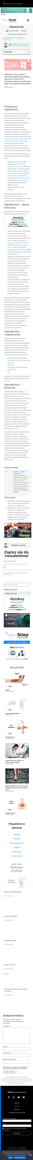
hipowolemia (20, 249)
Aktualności (17, 667)
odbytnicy (7, 343)
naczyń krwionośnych (15, 242)
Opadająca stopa (10, 940)
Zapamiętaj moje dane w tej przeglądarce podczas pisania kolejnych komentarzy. (15, 1068)
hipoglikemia (26, 166)
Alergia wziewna (10, 813)
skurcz (25, 240)
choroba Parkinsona (23, 178)
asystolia (10, 284)
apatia (10, 247)
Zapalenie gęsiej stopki (12, 713)
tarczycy (18, 166)
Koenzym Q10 (17, 856)
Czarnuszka (16, 852)
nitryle (26, 139)
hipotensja (16, 268)
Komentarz (6, 1026)
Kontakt (17, 1103)
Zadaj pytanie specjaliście (17, 1112)
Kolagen (17, 847)
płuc (9, 289)
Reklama (17, 1109)
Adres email (7, 1053)
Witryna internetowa (9, 1059)
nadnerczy (21, 164)
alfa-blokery (19, 146)
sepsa (23, 187)
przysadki (11, 166)
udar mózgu (12, 173)
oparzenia (24, 180)
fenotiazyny (14, 141)
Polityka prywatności (19, 1157)
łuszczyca (15, 185)
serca (9, 240)
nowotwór (20, 173)
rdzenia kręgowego (14, 171)
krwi (17, 367)
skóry (18, 180)
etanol (12, 136)
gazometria (11, 369)
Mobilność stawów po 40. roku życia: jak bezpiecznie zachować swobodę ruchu (16, 787)
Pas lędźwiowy (9, 737)
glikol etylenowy (20, 136)
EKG (10, 268)
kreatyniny (18, 360)
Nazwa (5, 1046)
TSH (27, 360)
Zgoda (10, 1157)
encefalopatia (22, 175)
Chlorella (16, 839)
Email (4, 1123)
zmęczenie (23, 245)
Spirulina (17, 835)
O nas (17, 1106)
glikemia (11, 365)
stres (16, 321)
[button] (28, 20)
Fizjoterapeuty (17, 1092)
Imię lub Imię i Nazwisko (9, 1118)
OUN (14, 175)
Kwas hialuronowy (17, 843)
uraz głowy (25, 171)
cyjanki (20, 139)
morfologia (11, 367)
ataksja (14, 247)
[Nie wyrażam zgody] (30, 1155)
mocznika (11, 360)
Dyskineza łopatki (10, 916)
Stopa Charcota (9, 965)
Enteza (7, 690)
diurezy (10, 249)
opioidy (21, 141)
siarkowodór (13, 139)
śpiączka (18, 282)
